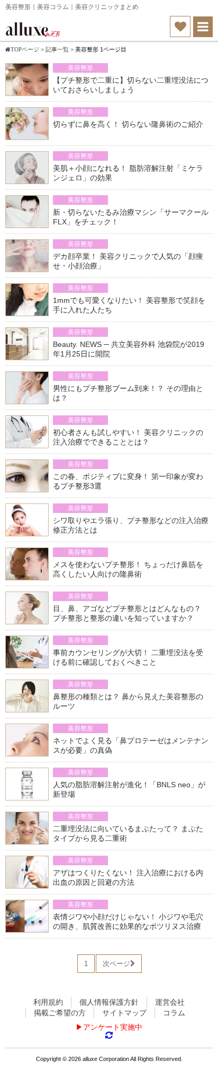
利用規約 (48, 1002)
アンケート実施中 (112, 1027)
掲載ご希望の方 (60, 1012)
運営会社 (170, 1002)
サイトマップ (124, 1012)
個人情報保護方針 (109, 1002)
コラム (174, 1012)
